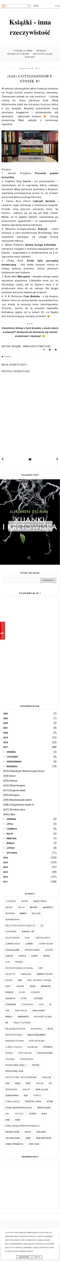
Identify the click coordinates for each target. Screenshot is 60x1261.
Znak (27, 1138)
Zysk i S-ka (33, 1144)
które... (24, 998)
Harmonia (26, 974)
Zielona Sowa (12, 1138)
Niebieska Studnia (14, 1041)
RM (50, 1083)
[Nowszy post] (3, 459)
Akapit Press (39, 901)
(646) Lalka (9, 814)
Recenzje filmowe (18, 54)
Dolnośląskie (12, 950)
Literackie (10, 1004)
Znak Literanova (14, 1144)
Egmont (9, 956)
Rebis (17, 1083)
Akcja (21, 907)
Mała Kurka (38, 1011)
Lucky (41, 1004)
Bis (42, 925)
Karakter (46, 986)
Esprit (34, 956)
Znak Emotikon (43, 1138)
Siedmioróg (11, 1089)
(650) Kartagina (11, 795)
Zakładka (41, 1132)
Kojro (22, 992)
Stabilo (37, 1095)
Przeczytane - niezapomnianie (21, 1077)
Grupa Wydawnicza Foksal (19, 968)
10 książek (10, 901)
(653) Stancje (10, 780)
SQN (26, 1095)
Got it (37, 1257)
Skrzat (26, 1089)
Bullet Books (12, 938)
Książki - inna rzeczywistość (30, 27)
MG (6, 1023)
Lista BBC (38, 998)
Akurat (33, 907)
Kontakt (30, 57)
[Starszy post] (57, 459)
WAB (7, 1120)
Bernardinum (12, 919)
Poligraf (9, 1059)
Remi (28, 1083)
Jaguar (20, 986)
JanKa (32, 986)
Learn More (24, 1257)
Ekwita (22, 956)
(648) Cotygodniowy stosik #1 (18, 804)
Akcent (9, 907)
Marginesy (23, 1017)
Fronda (19, 962)
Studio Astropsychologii (18, 1108)
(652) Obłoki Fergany (14, 785)
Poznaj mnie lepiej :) (16, 1065)
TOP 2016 (19, 1114)
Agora (24, 901)
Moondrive (36, 1029)
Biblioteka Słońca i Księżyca (20, 925)
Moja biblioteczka (15, 1029)
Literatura (27, 1004)
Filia (7, 962)
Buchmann (10, 931)
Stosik (8, 357)
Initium (8, 980)
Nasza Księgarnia (36, 1035)
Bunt (27, 938)
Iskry (8, 986)
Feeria (46, 956)
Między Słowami (22, 1023)
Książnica (10, 998)
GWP (40, 968)
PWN (7, 1083)
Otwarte (47, 1047)
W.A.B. (44, 1114)
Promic (36, 1065)
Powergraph (26, 1059)
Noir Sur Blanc (37, 1041)
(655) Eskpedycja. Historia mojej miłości (23, 771)
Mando (8, 1017)
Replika (40, 1083)
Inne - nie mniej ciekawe (39, 980)
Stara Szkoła (12, 1101)
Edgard (49, 950)
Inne (20, 980)
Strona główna (23, 51)
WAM (17, 1120)
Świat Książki (43, 1108)
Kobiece (9, 992)
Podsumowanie (45, 1053)
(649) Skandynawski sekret (17, 800)
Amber (23, 913)
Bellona (36, 913)
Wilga (28, 1132)
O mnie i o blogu (13, 1047)
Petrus (9, 1053)
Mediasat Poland (43, 1017)
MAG (7, 1011)
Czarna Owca (12, 944)
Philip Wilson (25, 1053)
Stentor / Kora (33, 1101)
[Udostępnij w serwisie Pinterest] (55, 350)
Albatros (48, 907)
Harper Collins (44, 974)
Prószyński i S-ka (14, 1071)
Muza (50, 1029)
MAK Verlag (21, 1011)
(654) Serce (9, 776)
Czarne (29, 944)
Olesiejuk (32, 1047)
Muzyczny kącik (42, 54)
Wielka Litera (12, 1132)
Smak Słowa (41, 1089)
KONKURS (35, 992)
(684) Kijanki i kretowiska (30, 526)
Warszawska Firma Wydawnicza (22, 1126)
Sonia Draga (11, 1095)
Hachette (10, 974)
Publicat (46, 1077)
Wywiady (41, 51)
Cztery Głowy (45, 944)
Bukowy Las (28, 931)
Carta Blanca (42, 938)
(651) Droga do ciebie (14, 790)
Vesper (32, 1114)
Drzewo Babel (32, 950)
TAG (7, 1114)
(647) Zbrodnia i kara (14, 809)
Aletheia (9, 913)
